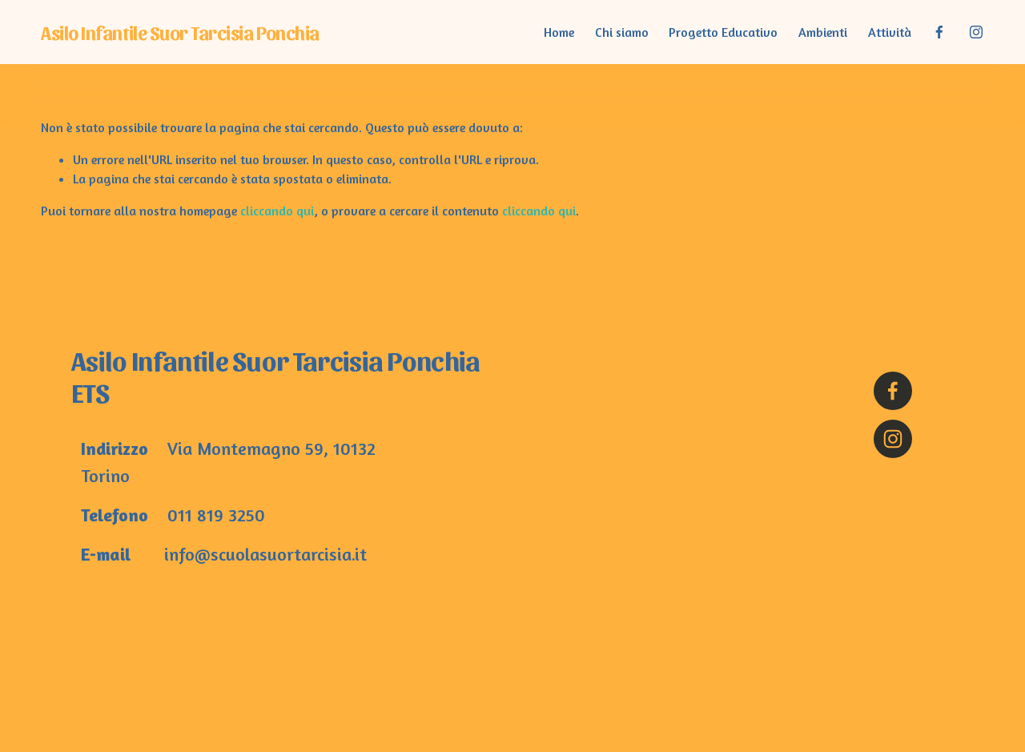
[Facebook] (939, 32)
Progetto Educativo (723, 32)
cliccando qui (277, 211)
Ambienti (822, 32)
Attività (889, 32)
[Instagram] (976, 32)
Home (559, 32)
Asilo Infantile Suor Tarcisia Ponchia (180, 32)
